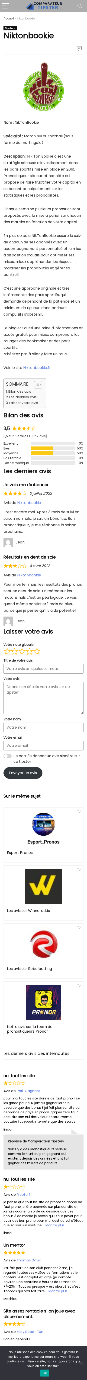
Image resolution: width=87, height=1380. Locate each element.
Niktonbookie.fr (37, 367)
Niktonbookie (29, 502)
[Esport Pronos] (43, 828)
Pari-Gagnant (28, 1090)
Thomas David (29, 1260)
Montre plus (54, 1225)
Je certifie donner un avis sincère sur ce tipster (46, 758)
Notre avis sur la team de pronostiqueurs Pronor (29, 1029)
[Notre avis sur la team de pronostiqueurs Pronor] (43, 1002)
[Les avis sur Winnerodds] (43, 886)
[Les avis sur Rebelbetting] (43, 944)
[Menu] (5, 6)
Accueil (8, 18)
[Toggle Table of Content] (36, 385)
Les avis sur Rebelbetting (29, 968)
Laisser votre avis (23, 403)
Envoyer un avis (23, 773)
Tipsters (10, 28)
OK (44, 1373)
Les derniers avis (23, 397)
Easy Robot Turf (30, 1331)
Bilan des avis (19, 391)
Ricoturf (23, 1194)
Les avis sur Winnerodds (28, 910)
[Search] (79, 6)
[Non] (81, 1363)
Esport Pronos (20, 852)
